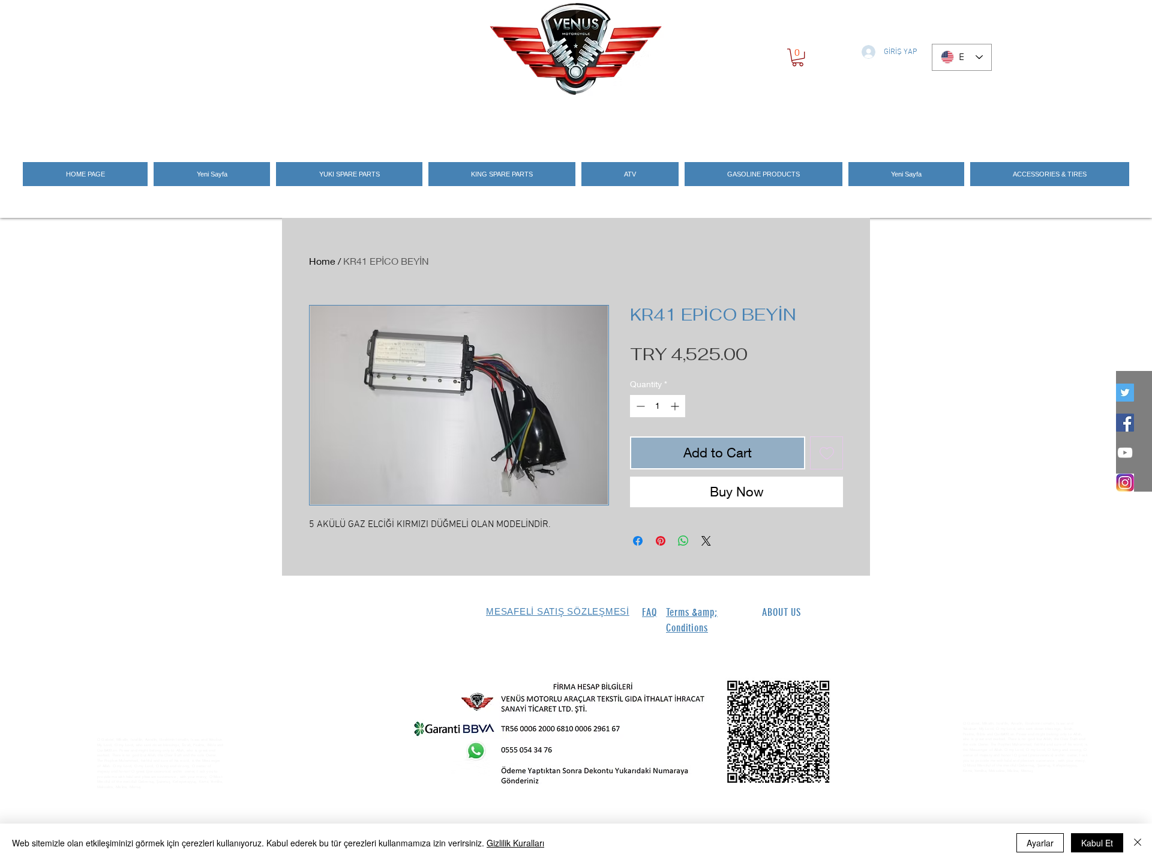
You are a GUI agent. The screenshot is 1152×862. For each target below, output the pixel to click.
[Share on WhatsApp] (683, 541)
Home (322, 261)
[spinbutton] (657, 406)
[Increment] (675, 406)
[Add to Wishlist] (826, 452)
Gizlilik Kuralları (515, 843)
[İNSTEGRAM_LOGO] (1125, 483)
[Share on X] (706, 541)
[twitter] (1125, 393)
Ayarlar (1040, 843)
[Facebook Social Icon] (1125, 423)
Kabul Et (1097, 843)
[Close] (1137, 842)
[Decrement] (639, 406)
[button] (797, 57)
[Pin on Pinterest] (660, 541)
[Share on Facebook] (638, 541)
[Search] (857, 121)
